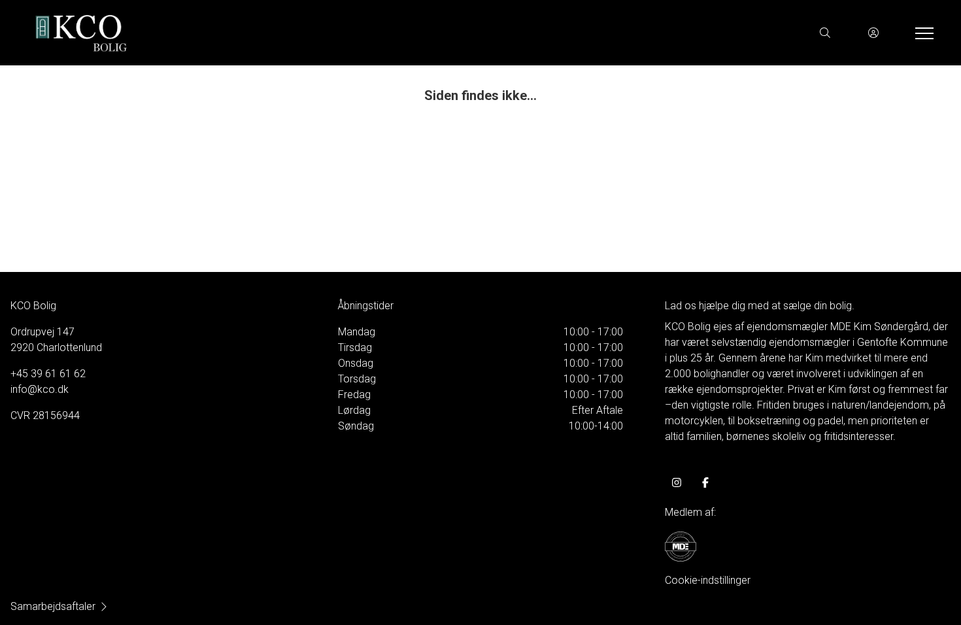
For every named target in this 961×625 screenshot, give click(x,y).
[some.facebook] (705, 482)
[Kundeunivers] (873, 32)
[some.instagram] (676, 482)
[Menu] (922, 33)
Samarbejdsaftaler (52, 606)
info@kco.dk (39, 389)
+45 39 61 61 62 (48, 373)
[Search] (825, 32)
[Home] (253, 32)
